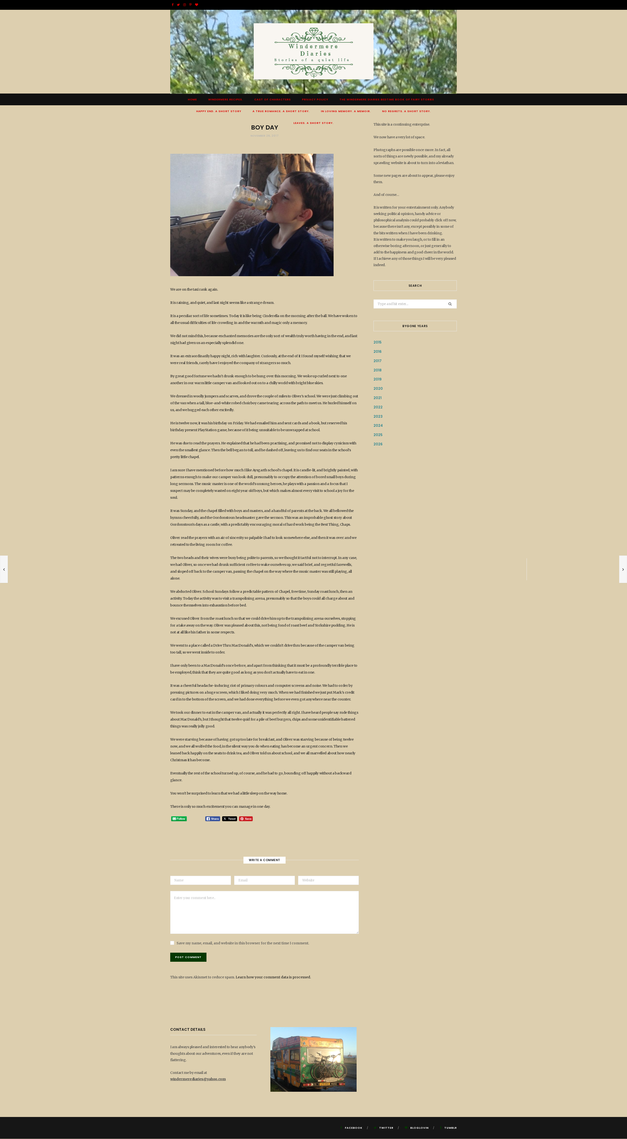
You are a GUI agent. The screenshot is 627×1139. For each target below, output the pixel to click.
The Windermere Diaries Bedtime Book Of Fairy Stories (386, 99)
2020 (378, 388)
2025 (378, 434)
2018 (378, 370)
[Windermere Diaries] (314, 51)
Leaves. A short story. (313, 123)
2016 (378, 351)
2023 (378, 416)
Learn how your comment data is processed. (273, 977)
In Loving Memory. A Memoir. (346, 111)
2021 (378, 397)
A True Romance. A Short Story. (281, 111)
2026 (378, 444)
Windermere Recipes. (225, 99)
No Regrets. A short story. (406, 111)
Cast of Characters (272, 99)
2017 (378, 360)
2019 (378, 379)
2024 (378, 425)
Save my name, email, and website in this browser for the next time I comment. (243, 943)
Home (192, 99)
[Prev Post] (4, 569)
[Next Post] (623, 569)
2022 (378, 407)
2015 (378, 342)
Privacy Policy (315, 99)
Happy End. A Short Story (218, 111)
